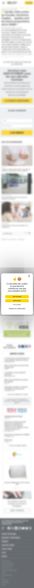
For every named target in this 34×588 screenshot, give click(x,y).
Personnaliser (17, 304)
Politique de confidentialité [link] (17, 308)
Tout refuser (17, 300)
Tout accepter (17, 296)
